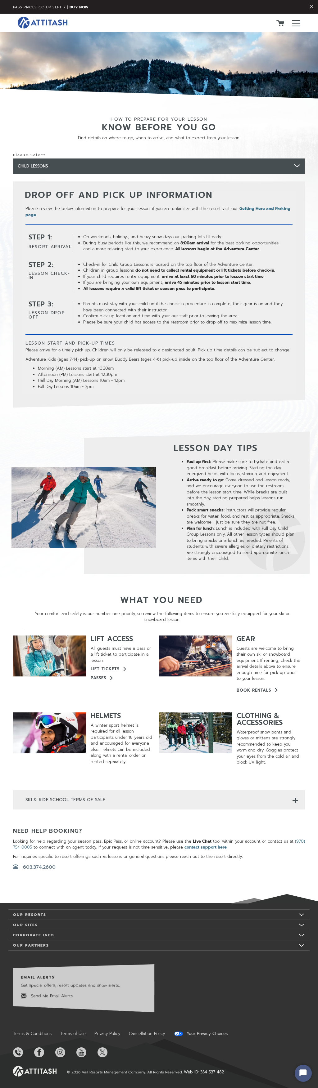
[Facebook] (44, 1052)
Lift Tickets (105, 669)
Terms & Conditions (32, 1034)
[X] (107, 1052)
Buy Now (79, 7)
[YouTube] (86, 1052)
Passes (98, 678)
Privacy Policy (107, 1034)
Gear (246, 639)
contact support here (205, 847)
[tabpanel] (159, 294)
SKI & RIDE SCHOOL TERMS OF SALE (65, 799)
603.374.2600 (39, 867)
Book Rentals (254, 690)
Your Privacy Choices (206, 1034)
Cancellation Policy (147, 1034)
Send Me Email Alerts (51, 995)
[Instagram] (65, 1052)
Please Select (29, 155)
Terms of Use (73, 1034)
